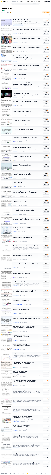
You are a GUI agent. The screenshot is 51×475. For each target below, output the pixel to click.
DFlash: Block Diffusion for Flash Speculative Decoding (24, 398)
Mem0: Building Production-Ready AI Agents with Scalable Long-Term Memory (22, 164)
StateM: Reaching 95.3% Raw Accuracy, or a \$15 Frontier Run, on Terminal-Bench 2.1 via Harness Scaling (25, 191)
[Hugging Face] (27, 473)
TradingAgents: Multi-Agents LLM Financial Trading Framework (26, 47)
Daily (2, 12)
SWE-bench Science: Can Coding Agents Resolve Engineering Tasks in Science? (21, 426)
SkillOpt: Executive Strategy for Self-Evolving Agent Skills (25, 444)
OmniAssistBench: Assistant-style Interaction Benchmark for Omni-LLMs (21, 345)
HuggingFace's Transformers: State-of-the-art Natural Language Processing (21, 335)
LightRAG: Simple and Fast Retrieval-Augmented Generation (26, 435)
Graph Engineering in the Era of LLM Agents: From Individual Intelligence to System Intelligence (23, 173)
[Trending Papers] (10, 12)
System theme (4, 473)
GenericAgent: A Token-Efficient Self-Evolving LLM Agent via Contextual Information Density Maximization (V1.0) (25, 290)
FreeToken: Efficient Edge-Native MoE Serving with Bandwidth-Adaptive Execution (22, 20)
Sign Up (48, 1)
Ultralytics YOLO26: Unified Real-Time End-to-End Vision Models (26, 353)
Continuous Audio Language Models (21, 390)
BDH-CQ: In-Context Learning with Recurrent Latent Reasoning (26, 29)
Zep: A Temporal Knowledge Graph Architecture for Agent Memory (20, 372)
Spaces (32, 1)
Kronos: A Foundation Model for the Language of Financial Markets (20, 200)
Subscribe (34, 4)
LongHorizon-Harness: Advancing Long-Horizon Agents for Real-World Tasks (21, 92)
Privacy (14, 473)
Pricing (39, 1)
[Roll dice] (49, 15)
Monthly (8, 12)
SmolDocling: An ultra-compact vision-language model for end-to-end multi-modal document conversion (24, 209)
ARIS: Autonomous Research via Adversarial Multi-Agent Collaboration (21, 299)
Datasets (27, 1)
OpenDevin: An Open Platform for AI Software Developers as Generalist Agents (22, 110)
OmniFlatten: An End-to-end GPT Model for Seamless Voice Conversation (21, 272)
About (18, 473)
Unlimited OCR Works (17, 182)
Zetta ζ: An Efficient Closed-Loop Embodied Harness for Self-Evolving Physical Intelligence (23, 236)
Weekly (5, 12)
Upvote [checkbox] (46, 20)
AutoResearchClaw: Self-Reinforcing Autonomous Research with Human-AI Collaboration (23, 363)
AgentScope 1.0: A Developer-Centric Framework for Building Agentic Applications (22, 155)
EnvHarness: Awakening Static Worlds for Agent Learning (25, 101)
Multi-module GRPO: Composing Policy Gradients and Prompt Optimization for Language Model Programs (24, 381)
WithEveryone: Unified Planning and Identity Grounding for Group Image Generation (22, 417)
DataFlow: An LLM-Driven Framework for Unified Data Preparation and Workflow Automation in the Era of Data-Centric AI (27, 317)
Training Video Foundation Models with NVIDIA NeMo (24, 453)
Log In (45, 1)
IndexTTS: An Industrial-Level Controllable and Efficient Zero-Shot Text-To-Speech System (23, 254)
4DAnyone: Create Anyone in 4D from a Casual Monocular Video (26, 38)
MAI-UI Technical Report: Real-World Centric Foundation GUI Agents (21, 308)
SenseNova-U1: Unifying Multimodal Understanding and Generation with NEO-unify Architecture (24, 146)
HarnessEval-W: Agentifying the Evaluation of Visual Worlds (26, 263)
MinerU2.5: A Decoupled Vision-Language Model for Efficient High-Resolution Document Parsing (23, 128)
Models (22, 1)
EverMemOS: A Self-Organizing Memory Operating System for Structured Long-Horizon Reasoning (24, 327)
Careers (23, 473)
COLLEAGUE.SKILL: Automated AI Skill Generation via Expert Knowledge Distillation (22, 83)
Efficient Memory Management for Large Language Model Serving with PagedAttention (23, 119)
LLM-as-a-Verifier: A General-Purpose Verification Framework (26, 65)
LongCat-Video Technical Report (20, 74)
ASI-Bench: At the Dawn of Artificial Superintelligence (24, 462)
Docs (36, 1)
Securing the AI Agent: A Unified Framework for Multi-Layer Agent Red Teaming (22, 56)
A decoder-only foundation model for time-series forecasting (26, 245)
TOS (10, 473)
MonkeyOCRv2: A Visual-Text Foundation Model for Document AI (27, 408)
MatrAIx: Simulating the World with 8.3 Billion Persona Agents (26, 227)
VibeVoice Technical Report (19, 281)
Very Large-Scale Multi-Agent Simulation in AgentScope (25, 137)
